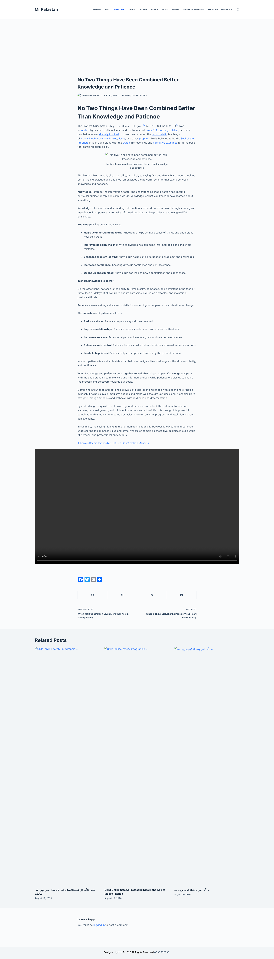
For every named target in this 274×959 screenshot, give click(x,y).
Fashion (97, 9)
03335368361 (162, 952)
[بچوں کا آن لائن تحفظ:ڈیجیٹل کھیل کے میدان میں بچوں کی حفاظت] (67, 766)
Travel (132, 9)
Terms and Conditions (220, 9)
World (143, 9)
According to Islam (167, 130)
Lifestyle (119, 9)
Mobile (154, 9)
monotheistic (159, 134)
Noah (92, 138)
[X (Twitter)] (122, 595)
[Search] (238, 9)
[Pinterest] (152, 595)
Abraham (102, 138)
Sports (175, 9)
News (165, 9)
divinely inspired (109, 134)
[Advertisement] (137, 43)
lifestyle (125, 95)
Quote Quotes (139, 95)
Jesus (121, 138)
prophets (144, 138)
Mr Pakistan (46, 9)
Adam (84, 138)
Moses (113, 138)
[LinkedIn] (181, 595)
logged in (99, 924)
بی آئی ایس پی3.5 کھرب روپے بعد (191, 889)
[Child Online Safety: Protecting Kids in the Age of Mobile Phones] (137, 766)
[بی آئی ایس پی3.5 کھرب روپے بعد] (206, 766)
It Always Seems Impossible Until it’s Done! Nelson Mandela (113, 443)
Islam (149, 130)
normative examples (165, 142)
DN (120, 952)
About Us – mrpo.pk (193, 9)
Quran (126, 142)
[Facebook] (92, 595)
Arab (84, 130)
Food (107, 9)
